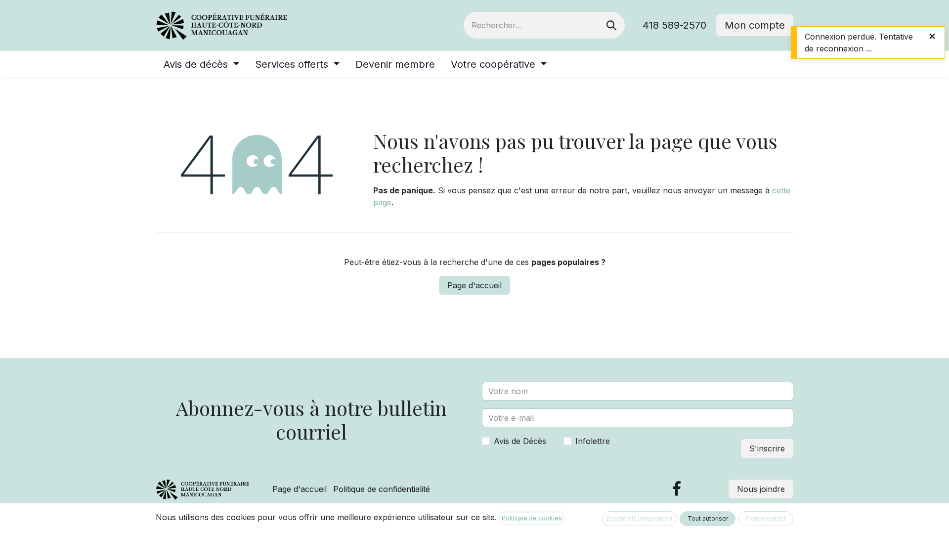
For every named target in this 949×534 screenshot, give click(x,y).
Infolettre (592, 441)
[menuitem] (201, 64)
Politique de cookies (532, 518)
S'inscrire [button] (767, 448)
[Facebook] (676, 489)
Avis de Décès (520, 441)
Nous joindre (761, 489)
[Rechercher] (611, 25)
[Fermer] (932, 36)
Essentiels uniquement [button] (639, 518)
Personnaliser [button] (766, 518)
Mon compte (755, 25)
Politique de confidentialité (381, 489)
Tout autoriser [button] (708, 518)
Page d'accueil (474, 285)
